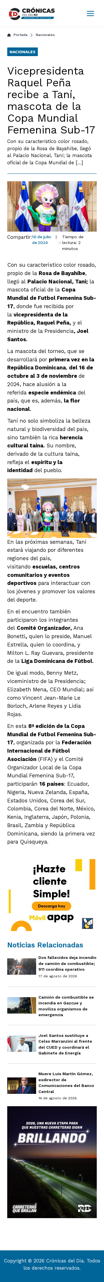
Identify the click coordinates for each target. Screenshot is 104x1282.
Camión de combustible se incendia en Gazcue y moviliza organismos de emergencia (66, 1006)
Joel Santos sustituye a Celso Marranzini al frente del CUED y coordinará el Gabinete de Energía (65, 1044)
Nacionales (45, 35)
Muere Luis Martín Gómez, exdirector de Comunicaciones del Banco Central (66, 1082)
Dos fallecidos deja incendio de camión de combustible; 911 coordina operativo (67, 963)
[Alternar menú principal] (90, 13)
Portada (20, 35)
